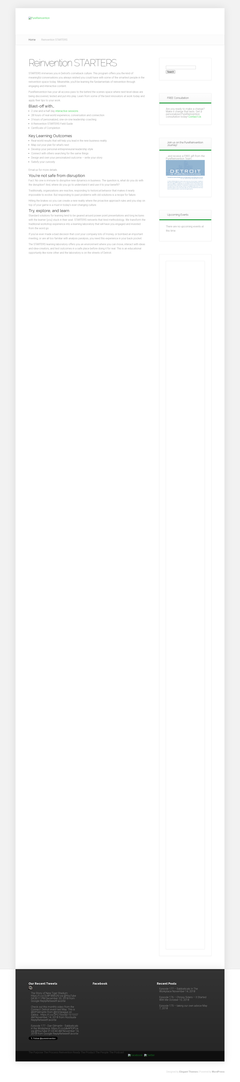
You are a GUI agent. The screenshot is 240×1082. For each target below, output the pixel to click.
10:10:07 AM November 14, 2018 (54, 1016)
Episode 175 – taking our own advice (180, 1005)
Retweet (51, 1001)
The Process (51, 1052)
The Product (88, 1052)
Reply (43, 1001)
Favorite (61, 1001)
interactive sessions (67, 111)
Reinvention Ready (69, 1052)
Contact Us (194, 116)
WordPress (218, 1071)
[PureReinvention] (30, 989)
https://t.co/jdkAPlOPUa (64, 1028)
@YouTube (70, 995)
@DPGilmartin (39, 1012)
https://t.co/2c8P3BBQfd (45, 995)
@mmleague (61, 1012)
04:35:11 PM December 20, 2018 (50, 998)
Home (32, 39)
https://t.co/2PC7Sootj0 (54, 1014)
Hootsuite (70, 1017)
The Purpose (36, 1052)
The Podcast (116, 1052)
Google (35, 1001)
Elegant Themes (188, 1071)
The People (102, 1052)
